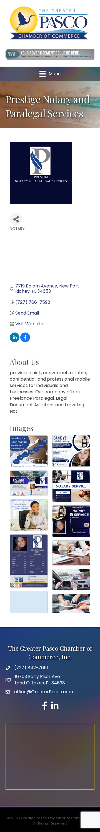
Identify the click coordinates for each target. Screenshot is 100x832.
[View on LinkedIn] (14, 340)
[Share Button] (16, 219)
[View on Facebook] (25, 340)
